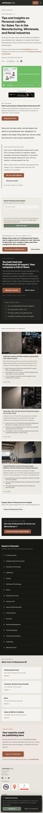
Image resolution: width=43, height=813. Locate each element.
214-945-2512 (31, 220)
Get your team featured (14, 175)
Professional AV (8, 14)
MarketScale (27, 49)
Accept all (11, 809)
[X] (5, 778)
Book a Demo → (6, 774)
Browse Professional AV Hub (13, 509)
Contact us (4, 773)
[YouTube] (9, 778)
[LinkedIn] (2, 778)
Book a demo (35, 249)
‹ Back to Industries (7, 10)
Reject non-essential (31, 809)
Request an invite (10, 118)
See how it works (12, 181)
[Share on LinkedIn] (21, 61)
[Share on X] (17, 61)
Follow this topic (21, 226)
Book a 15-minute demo (13, 754)
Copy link (11, 61)
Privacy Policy (6, 805)
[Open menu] (40, 3)
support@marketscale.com (12, 222)
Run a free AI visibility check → (15, 249)
